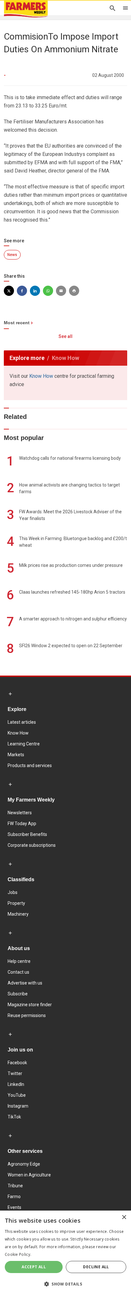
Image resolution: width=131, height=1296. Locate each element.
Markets (16, 754)
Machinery (18, 914)
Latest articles (22, 722)
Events (14, 1207)
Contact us (18, 972)
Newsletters (20, 812)
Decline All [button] (96, 1267)
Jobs (12, 892)
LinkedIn (16, 1084)
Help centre (19, 961)
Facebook (17, 1062)
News (12, 255)
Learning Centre (24, 743)
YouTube (17, 1095)
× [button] (123, 1217)
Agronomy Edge (24, 1164)
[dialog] (65, 1253)
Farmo (14, 1196)
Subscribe (18, 993)
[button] (65, 1284)
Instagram (18, 1106)
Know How (41, 376)
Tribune (15, 1185)
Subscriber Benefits (27, 834)
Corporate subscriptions (32, 845)
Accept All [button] (34, 1267)
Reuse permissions (27, 1015)
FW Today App (22, 823)
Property (16, 903)
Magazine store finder (30, 1004)
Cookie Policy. (18, 1254)
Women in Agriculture (29, 1174)
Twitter (15, 1073)
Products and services (30, 765)
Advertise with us (25, 982)
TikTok (14, 1116)
